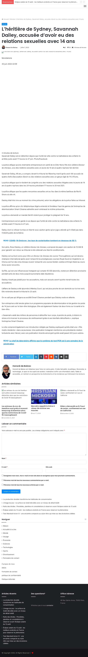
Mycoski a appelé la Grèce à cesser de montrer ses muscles (43, 408)
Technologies (8, 547)
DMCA (4, 568)
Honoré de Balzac (12, 47)
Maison (5, 526)
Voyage (6, 537)
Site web (49, 467)
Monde (12, 19)
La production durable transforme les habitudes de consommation (27, 499)
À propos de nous (8, 564)
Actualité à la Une (9, 529)
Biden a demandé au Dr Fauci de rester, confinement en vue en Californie (72, 408)
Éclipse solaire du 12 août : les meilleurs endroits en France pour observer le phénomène (47, 2)
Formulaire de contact (11, 558)
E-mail (5, 467)
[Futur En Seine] (12, 10)
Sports (5, 551)
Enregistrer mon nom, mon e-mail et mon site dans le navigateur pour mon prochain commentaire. (39, 476)
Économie (6, 540)
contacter (49, 605)
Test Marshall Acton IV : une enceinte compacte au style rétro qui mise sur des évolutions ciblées (39, 513)
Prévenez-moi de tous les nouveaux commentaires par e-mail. (26, 480)
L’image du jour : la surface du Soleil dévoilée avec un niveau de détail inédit (31, 503)
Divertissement (8, 554)
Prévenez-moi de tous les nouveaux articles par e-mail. (24, 485)
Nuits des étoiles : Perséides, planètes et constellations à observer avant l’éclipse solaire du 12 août (39, 506)
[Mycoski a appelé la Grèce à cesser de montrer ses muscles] (44, 396)
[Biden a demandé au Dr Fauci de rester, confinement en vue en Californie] (73, 396)
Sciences (6, 544)
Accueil (6, 19)
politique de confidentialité (11, 575)
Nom (4, 458)
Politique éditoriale (8, 579)
